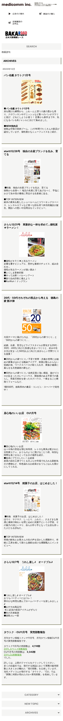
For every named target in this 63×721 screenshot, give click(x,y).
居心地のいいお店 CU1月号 (20, 413)
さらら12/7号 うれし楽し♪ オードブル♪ (28, 562)
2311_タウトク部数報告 (15, 649)
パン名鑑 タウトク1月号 (17, 75)
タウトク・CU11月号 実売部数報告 (24, 632)
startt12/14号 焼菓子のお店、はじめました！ (31, 483)
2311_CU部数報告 (13, 654)
